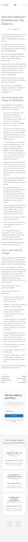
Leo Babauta (15, 29)
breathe (24, 5)
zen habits (4, 5)
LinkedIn (9, 526)
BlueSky (18, 524)
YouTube (9, 522)
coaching (11, 146)
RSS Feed (18, 526)
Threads (10, 524)
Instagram (18, 522)
